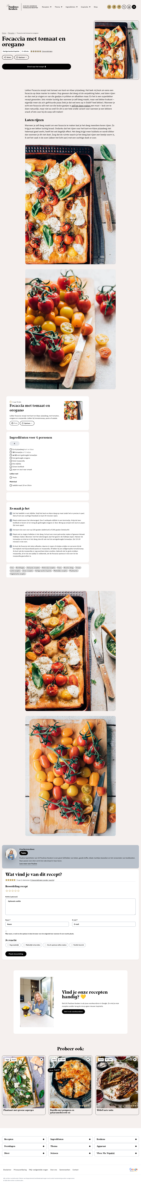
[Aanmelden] (134, 7)
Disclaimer (7, 1170)
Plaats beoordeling (16, 954)
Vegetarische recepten (17, 574)
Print (15, 423)
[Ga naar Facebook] (114, 7)
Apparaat (101, 1146)
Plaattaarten (73, 571)
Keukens (101, 1139)
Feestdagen (9, 1146)
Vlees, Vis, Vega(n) (105, 1153)
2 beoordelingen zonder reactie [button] (42, 880)
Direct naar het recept (35, 67)
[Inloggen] (129, 7)
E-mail (75, 920)
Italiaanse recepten (33, 568)
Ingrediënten (56, 1139)
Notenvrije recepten (48, 568)
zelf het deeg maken (81, 105)
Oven (12, 568)
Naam (7, 920)
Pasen (59, 568)
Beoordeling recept (16, 886)
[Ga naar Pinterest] (119, 7)
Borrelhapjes (20, 568)
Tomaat (78, 568)
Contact (75, 1170)
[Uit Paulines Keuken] (12, 7)
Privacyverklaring (20, 1170)
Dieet (6, 1153)
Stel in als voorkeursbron (74, 1012)
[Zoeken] (124, 7)
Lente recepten (15, 571)
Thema (53, 1146)
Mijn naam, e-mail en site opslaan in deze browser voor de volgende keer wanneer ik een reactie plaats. (39, 934)
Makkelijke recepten (60, 571)
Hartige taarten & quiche (43, 571)
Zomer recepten (28, 571)
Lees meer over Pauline (28, 864)
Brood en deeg (68, 568)
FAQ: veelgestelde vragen (38, 1170)
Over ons (53, 1170)
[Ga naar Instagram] (109, 7)
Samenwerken (64, 1170)
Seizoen (54, 1153)
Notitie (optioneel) (11, 897)
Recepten (8, 1139)
